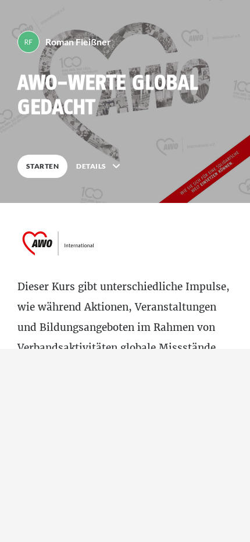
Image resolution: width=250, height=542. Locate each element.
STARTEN (42, 166)
